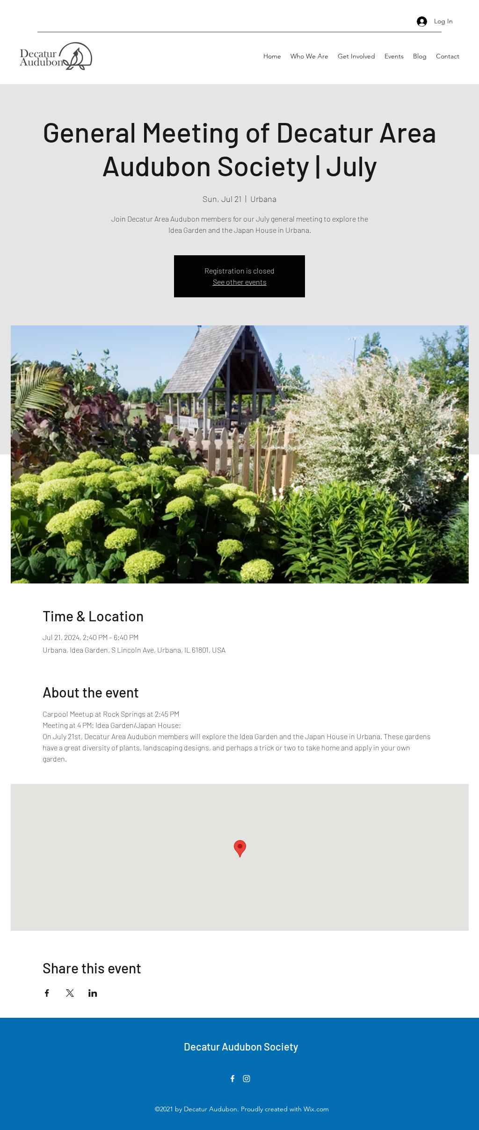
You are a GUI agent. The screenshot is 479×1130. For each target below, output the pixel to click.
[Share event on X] (69, 993)
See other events (240, 281)
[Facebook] (232, 1078)
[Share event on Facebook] (47, 993)
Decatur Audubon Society (241, 1046)
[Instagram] (246, 1078)
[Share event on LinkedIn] (92, 993)
